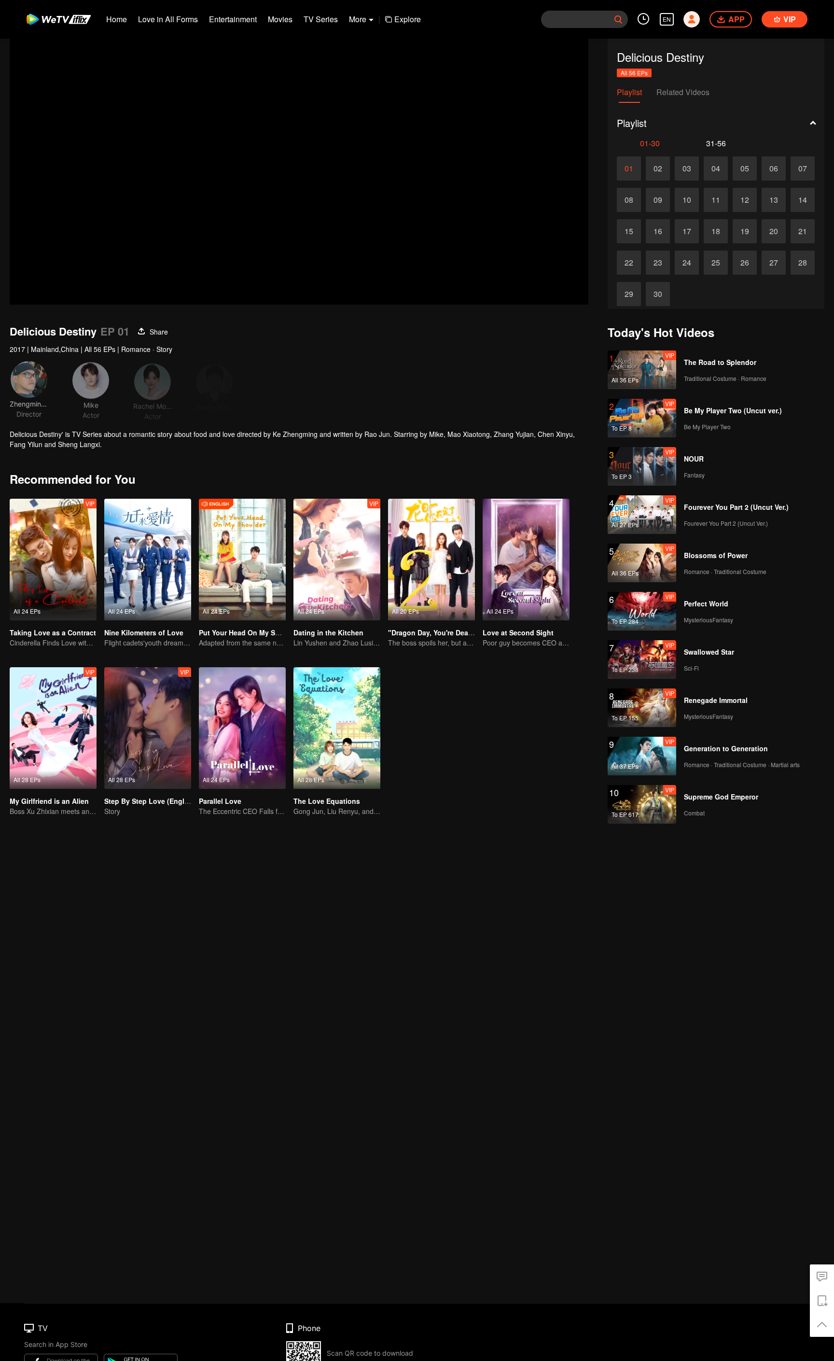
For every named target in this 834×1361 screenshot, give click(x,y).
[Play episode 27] (774, 263)
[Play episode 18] (716, 231)
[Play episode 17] (687, 231)
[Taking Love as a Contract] (53, 559)
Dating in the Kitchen (328, 632)
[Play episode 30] (658, 294)
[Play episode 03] (687, 168)
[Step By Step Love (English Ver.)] (147, 728)
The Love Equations (326, 801)
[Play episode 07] (803, 168)
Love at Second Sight (518, 632)
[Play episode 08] (629, 200)
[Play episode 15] (629, 231)
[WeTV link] (59, 19)
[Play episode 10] (687, 200)
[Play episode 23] (658, 263)
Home (116, 19)
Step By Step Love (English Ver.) (157, 801)
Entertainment (233, 19)
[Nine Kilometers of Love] (147, 559)
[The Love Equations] (336, 728)
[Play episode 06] (774, 168)
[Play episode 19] (745, 231)
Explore (407, 19)
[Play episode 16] (658, 231)
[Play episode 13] (774, 200)
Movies (280, 19)
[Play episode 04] (716, 168)
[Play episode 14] (803, 200)
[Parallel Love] (242, 728)
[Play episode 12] (745, 200)
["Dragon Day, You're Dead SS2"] (431, 559)
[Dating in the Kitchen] (336, 559)
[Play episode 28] (803, 263)
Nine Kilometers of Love (143, 632)
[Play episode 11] (716, 200)
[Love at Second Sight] (526, 559)
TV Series (321, 19)
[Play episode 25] (716, 263)
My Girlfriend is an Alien (49, 801)
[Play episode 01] (629, 168)
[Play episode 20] (774, 231)
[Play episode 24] (687, 263)
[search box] (618, 19)
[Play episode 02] (658, 168)
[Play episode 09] (658, 200)
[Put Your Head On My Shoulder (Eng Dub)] (242, 559)
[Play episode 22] (629, 263)
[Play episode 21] (803, 231)
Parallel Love (220, 801)
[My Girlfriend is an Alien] (53, 728)
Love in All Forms (168, 19)
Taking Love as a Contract (53, 632)
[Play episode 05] (745, 168)
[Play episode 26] (745, 263)
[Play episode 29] (629, 294)
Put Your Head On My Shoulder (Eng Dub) (267, 632)
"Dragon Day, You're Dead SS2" (439, 632)
